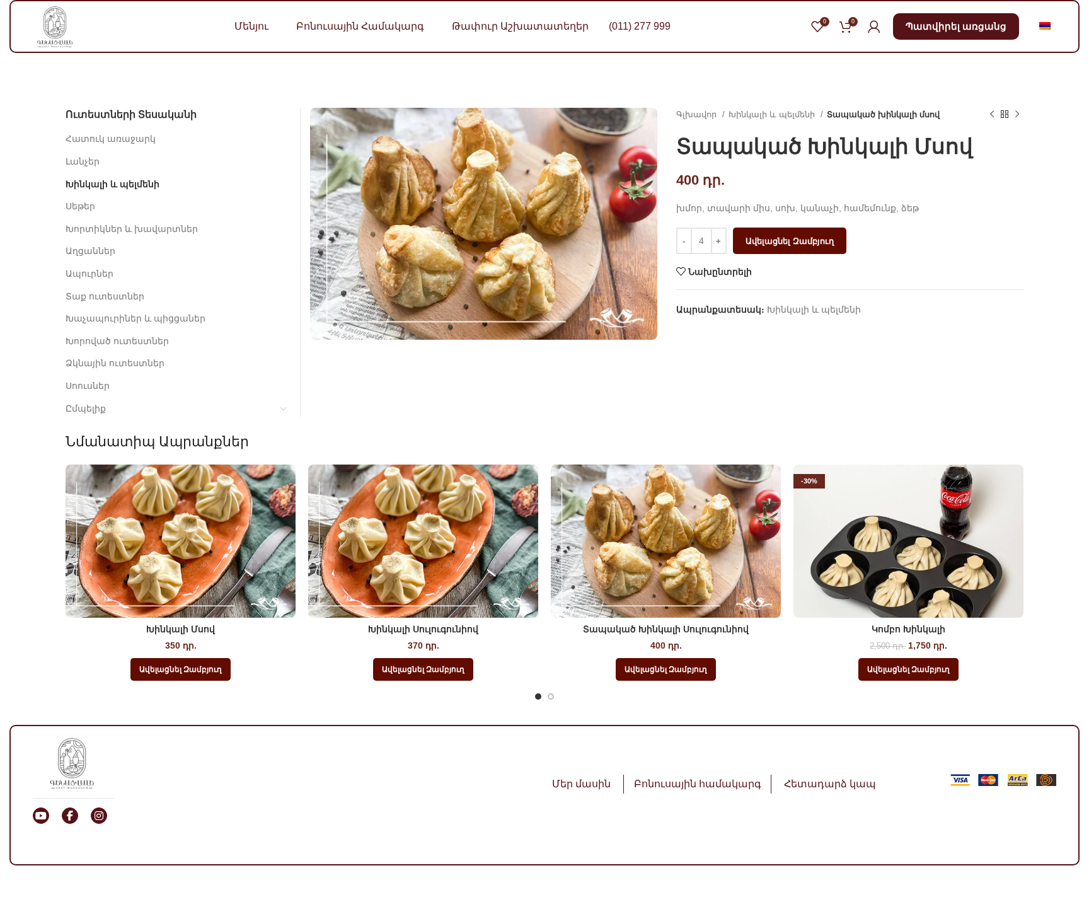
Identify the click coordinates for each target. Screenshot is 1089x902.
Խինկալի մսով (180, 629)
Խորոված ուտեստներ (117, 341)
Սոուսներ (88, 386)
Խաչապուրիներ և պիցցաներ (135, 318)
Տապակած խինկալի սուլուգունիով (666, 629)
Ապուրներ (89, 274)
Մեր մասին (581, 783)
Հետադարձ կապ (830, 783)
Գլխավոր (697, 114)
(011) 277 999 (640, 26)
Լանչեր (83, 161)
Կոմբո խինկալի (908, 629)
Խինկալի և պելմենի (773, 114)
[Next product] (1017, 114)
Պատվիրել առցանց (956, 26)
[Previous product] (992, 114)
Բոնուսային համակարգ (697, 783)
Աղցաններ (90, 251)
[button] (180, 669)
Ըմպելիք (86, 408)
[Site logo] (54, 26)
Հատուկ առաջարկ (111, 139)
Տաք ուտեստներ (105, 296)
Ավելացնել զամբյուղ (790, 241)
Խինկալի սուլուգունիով (423, 629)
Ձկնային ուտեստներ (115, 363)
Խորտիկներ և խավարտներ (132, 229)
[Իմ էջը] (874, 26)
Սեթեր (80, 206)
